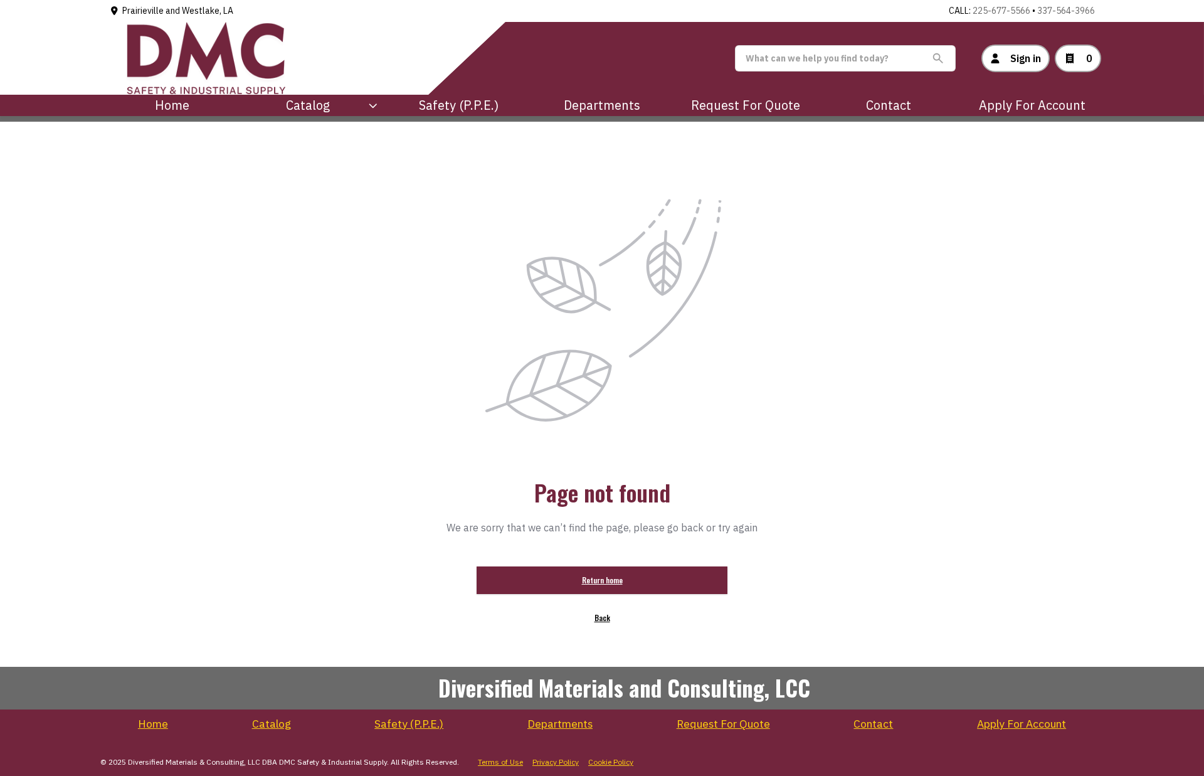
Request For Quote (745, 105)
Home (172, 105)
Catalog (271, 724)
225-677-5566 (1001, 10)
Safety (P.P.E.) (459, 105)
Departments (602, 105)
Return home (602, 580)
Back (602, 617)
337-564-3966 (1066, 10)
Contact (888, 105)
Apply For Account (1032, 105)
